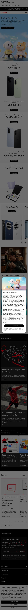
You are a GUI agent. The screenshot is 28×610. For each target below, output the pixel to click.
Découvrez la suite (14, 325)
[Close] (24, 279)
